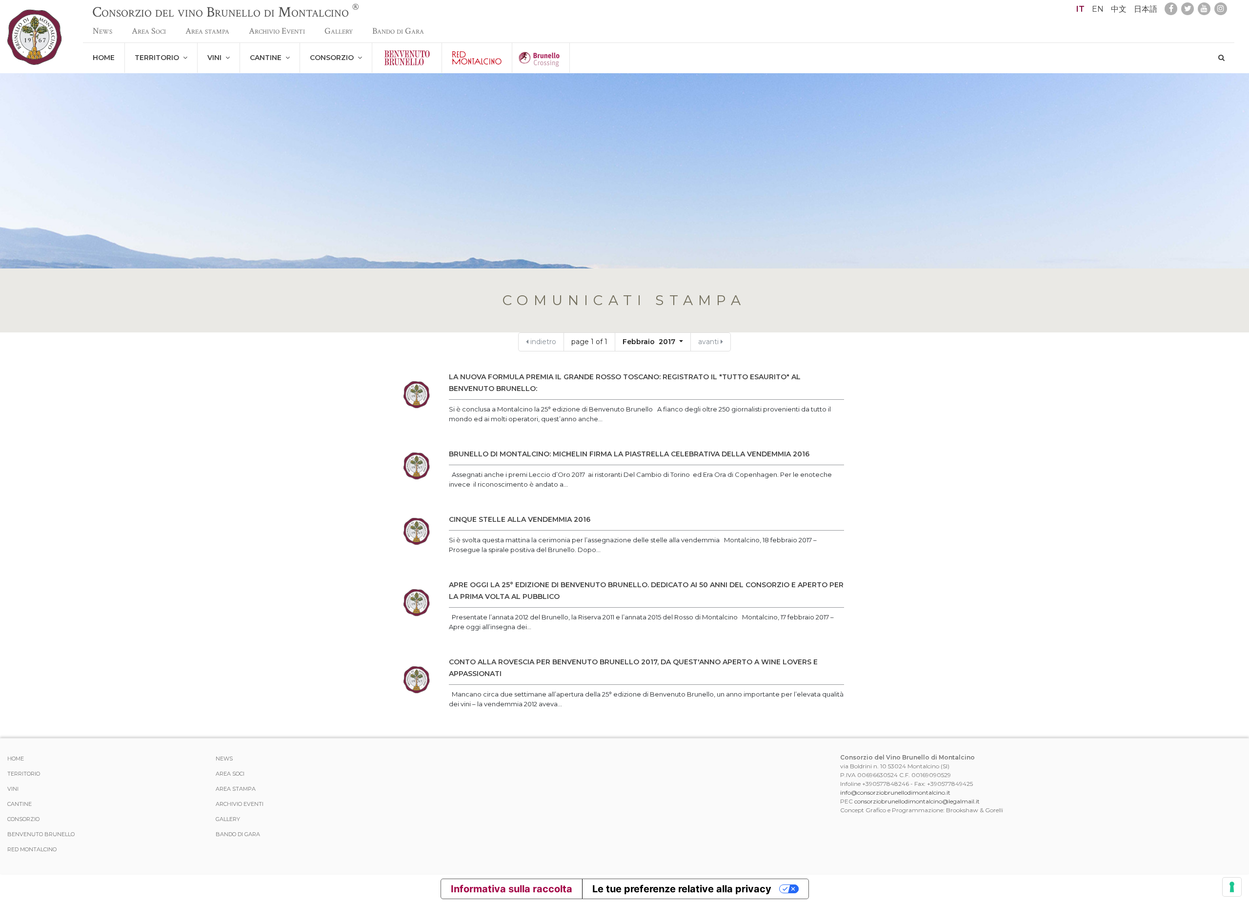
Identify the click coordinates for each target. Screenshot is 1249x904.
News (102, 31)
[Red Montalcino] (477, 58)
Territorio (159, 57)
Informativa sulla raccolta (511, 889)
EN (1098, 9)
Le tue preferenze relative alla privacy (681, 889)
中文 (1119, 9)
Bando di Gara (398, 31)
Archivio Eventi (277, 31)
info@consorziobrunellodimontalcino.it (895, 792)
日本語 (1145, 9)
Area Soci (149, 31)
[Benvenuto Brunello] (407, 58)
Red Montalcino (32, 849)
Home (104, 57)
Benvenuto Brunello (41, 834)
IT (1080, 9)
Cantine (267, 57)
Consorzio (334, 57)
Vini (216, 57)
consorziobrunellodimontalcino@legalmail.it (917, 801)
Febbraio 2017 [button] (650, 341)
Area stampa (207, 31)
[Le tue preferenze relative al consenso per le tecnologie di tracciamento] (1232, 887)
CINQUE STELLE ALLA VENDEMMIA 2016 (519, 519)
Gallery (338, 31)
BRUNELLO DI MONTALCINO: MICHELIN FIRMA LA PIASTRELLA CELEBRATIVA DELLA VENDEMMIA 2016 (629, 454)
